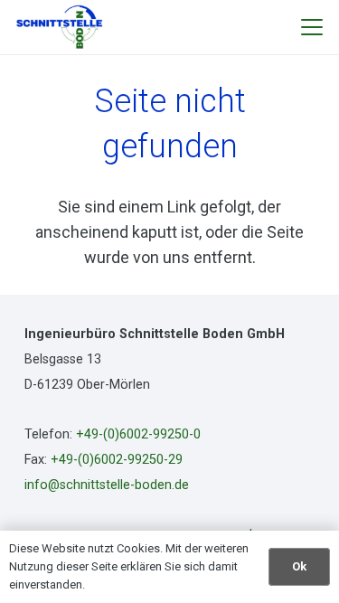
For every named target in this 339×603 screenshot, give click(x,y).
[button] (312, 27)
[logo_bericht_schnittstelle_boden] (59, 27)
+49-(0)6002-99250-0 (138, 434)
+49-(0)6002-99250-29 (117, 459)
